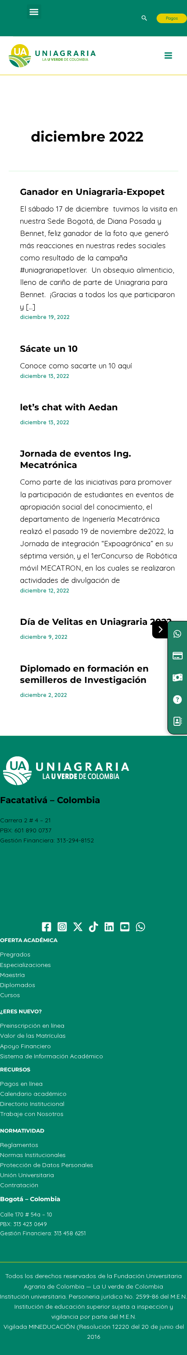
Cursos (10, 995)
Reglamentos (19, 1145)
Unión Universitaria (27, 1175)
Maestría (12, 975)
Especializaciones (25, 965)
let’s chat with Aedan (69, 407)
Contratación (19, 1185)
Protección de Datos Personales (46, 1165)
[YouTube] (125, 927)
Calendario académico (33, 1094)
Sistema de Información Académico (51, 1056)
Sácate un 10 (49, 348)
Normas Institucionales (33, 1155)
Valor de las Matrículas (33, 1036)
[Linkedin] (109, 927)
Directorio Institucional (32, 1104)
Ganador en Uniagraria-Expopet (92, 192)
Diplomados (17, 985)
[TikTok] (93, 927)
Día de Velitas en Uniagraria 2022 (96, 622)
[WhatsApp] (140, 927)
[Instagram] (62, 927)
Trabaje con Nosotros (31, 1114)
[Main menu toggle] (169, 56)
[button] (34, 11)
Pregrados (15, 954)
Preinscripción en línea (32, 1025)
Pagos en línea (21, 1084)
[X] (78, 927)
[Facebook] (46, 927)
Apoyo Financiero (25, 1046)
